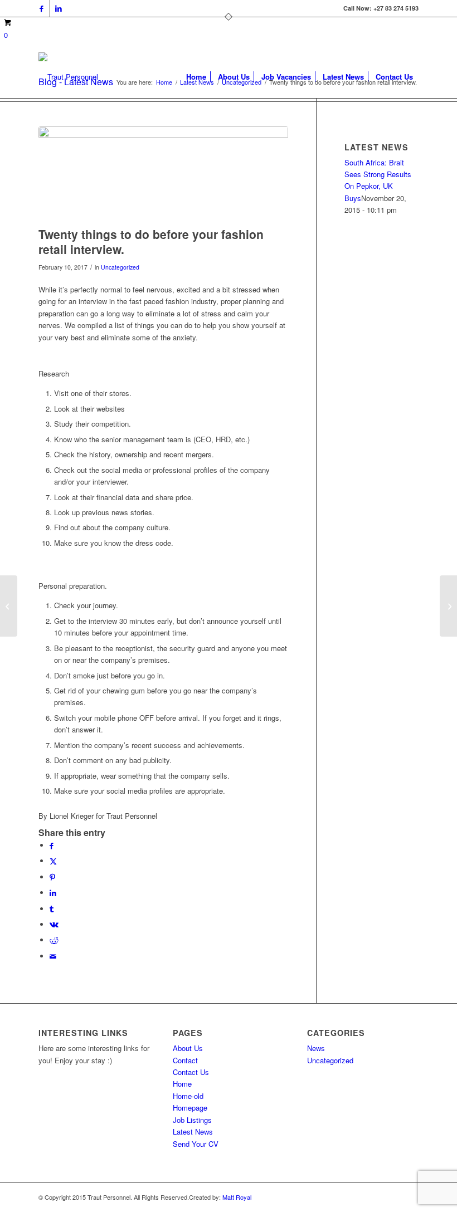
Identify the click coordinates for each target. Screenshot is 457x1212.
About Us (188, 1048)
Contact (185, 1060)
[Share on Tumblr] (52, 908)
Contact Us (191, 1072)
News (316, 1048)
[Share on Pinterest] (52, 877)
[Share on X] (53, 861)
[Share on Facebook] (52, 845)
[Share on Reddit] (54, 940)
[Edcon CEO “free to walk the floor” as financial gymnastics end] (448, 606)
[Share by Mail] (53, 956)
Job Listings (192, 1120)
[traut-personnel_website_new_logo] (68, 76)
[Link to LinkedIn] (58, 8)
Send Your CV (195, 1143)
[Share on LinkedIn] (53, 892)
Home (182, 1083)
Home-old (188, 1096)
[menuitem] (196, 76)
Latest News (193, 1131)
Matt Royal (236, 1197)
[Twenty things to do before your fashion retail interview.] (163, 173)
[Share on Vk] (54, 924)
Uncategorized (120, 267)
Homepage (190, 1107)
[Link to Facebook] (41, 8)
